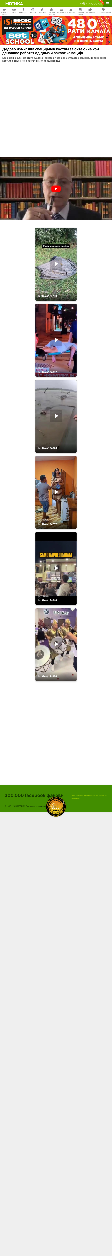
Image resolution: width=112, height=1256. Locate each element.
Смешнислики (80, 13)
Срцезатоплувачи (103, 13)
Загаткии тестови (52, 13)
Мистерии (23, 13)
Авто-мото (61, 13)
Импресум (75, 798)
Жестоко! (71, 13)
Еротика (42, 13)
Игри (14, 13)
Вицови (33, 13)
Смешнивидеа (4, 13)
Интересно (90, 13)
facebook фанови (34, 795)
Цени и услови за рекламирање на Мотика (89, 795)
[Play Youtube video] (56, 188)
